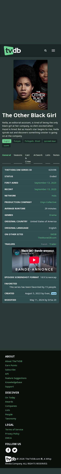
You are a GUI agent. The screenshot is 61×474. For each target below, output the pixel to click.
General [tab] (6, 154)
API (7, 373)
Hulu (54, 195)
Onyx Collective (48, 202)
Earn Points (11, 365)
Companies (11, 405)
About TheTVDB (13, 361)
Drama (52, 214)
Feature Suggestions (16, 378)
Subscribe (10, 369)
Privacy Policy (12, 433)
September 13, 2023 (45, 182)
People (9, 414)
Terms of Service (14, 429)
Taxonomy (10, 418)
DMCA (8, 437)
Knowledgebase (13, 382)
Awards (9, 401)
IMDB (53, 234)
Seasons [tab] (18, 154)
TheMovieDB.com (47, 237)
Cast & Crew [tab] (28, 158)
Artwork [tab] (38, 154)
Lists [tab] (47, 154)
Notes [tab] (56, 154)
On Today (10, 397)
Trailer (52, 243)
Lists (7, 410)
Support (9, 386)
